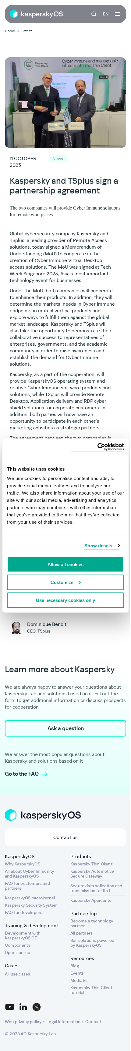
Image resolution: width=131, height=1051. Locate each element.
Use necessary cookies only (65, 600)
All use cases (17, 974)
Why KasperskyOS (22, 863)
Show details (98, 545)
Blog (74, 965)
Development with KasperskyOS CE (23, 935)
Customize (62, 582)
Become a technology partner (91, 923)
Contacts (94, 1021)
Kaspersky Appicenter (91, 900)
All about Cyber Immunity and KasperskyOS (29, 873)
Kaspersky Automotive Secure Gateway (92, 873)
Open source (17, 952)
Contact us (65, 837)
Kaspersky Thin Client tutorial (91, 990)
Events (77, 973)
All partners (81, 933)
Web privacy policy (23, 1021)
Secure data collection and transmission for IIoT (96, 888)
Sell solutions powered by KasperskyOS (92, 943)
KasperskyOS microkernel (30, 897)
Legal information (63, 1021)
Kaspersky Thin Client (91, 863)
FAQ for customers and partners (27, 886)
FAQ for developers (23, 912)
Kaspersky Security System (31, 905)
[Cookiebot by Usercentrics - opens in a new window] (97, 447)
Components (17, 945)
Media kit (79, 980)
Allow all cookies (65, 564)
